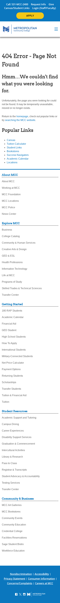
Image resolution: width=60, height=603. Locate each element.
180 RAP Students (12, 310)
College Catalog (11, 236)
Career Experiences (13, 430)
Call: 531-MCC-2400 (17, 4)
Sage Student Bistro (13, 544)
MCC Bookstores (11, 511)
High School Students (14, 336)
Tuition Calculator (16, 143)
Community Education (14, 524)
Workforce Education (13, 550)
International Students (14, 349)
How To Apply (9, 343)
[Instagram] (24, 594)
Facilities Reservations (14, 537)
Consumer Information (41, 578)
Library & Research (12, 456)
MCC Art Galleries (12, 505)
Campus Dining (10, 424)
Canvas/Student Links (17, 8)
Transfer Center (10, 295)
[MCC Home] (20, 29)
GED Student (9, 330)
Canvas (11, 140)
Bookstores (13, 151)
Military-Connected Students (17, 356)
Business (7, 229)
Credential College (12, 531)
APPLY (30, 15)
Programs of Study (12, 281)
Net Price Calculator (13, 362)
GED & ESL (8, 255)
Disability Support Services (16, 437)
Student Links (14, 147)
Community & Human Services (18, 242)
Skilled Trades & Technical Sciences (22, 288)
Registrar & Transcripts (14, 469)
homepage (22, 116)
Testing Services (11, 482)
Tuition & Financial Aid (14, 395)
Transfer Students (11, 388)
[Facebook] (16, 594)
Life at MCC (8, 275)
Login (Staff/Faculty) (44, 8)
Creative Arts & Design (14, 249)
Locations (12, 162)
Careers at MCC (44, 583)
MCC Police (8, 207)
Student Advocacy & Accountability (21, 476)
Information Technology (14, 268)
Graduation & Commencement (18, 443)
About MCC (8, 181)
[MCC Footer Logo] (36, 594)
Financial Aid (9, 323)
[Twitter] (20, 594)
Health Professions (12, 262)
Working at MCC (11, 188)
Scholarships (9, 382)
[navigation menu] (56, 29)
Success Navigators (18, 155)
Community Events (12, 518)
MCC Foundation (11, 194)
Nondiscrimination (21, 574)
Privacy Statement (14, 578)
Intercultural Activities (13, 450)
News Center (9, 214)
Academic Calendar (17, 158)
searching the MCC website (20, 120)
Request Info (38, 4)
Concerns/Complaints (19, 583)
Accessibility (42, 574)
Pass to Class (9, 463)
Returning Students (12, 375)
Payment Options (11, 369)
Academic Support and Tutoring (19, 417)
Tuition (5, 402)
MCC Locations (10, 201)
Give (51, 4)
